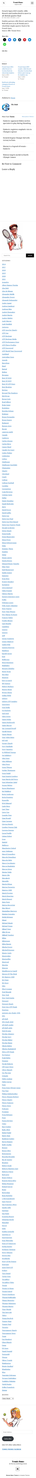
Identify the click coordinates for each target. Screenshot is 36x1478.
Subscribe (7, 1439)
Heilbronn (5, 659)
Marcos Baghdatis (8, 866)
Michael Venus (7, 926)
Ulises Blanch (7, 1342)
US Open (5, 1348)
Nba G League (7, 989)
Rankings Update (8, 1139)
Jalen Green (6, 716)
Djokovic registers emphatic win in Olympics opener (17, 130)
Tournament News (9, 1333)
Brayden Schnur (8, 411)
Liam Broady (6, 818)
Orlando (5, 1076)
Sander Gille (6, 1207)
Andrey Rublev (7, 318)
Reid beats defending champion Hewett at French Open (8, 84)
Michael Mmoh (7, 923)
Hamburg (5, 650)
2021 (4, 279)
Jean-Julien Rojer (8, 737)
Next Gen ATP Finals (9, 1007)
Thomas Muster (7, 1306)
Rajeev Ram (6, 1136)
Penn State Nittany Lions (11, 1088)
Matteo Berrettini (8, 905)
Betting (5, 390)
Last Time (5, 809)
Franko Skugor (7, 621)
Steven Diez (6, 1255)
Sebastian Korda (8, 1219)
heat (3, 656)
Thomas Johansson (9, 1303)
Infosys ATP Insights (9, 701)
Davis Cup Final (7, 519)
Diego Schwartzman (9, 543)
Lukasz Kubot (7, 836)
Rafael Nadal (6, 1133)
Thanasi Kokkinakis (9, 1297)
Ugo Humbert (7, 1339)
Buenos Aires (6, 426)
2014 (4, 264)
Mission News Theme (12, 1475)
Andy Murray (7, 321)
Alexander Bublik (8, 294)
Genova (4, 632)
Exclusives (5, 585)
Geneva (4, 629)
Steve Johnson (7, 1252)
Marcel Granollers (8, 854)
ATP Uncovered (7, 348)
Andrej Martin (7, 315)
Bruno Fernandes (8, 417)
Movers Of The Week (9, 974)
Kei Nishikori (6, 791)
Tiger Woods (6, 1309)
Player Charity (7, 1100)
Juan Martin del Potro (10, 779)
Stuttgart (5, 1264)
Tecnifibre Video (8, 1282)
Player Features (7, 1103)
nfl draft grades (7, 1025)
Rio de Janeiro (7, 1160)
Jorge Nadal (6, 773)
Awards (4, 360)
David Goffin (6, 513)
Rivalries (5, 1163)
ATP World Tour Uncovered (12, 351)
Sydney (4, 1270)
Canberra (5, 438)
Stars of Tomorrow (9, 1243)
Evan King (5, 579)
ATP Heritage (7, 336)
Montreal (5, 962)
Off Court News (7, 1067)
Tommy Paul (6, 1324)
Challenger (6, 462)
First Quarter (7, 609)
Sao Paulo (5, 1213)
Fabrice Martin (7, 594)
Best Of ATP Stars (8, 384)
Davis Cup (5, 516)
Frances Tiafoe (7, 618)
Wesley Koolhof (7, 1366)
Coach (4, 477)
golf (3, 635)
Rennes (4, 1148)
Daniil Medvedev (8, 504)
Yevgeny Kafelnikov (9, 1378)
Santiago (5, 1210)
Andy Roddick (7, 324)
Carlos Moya (6, 444)
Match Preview (7, 893)
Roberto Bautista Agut (10, 1169)
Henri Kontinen (7, 662)
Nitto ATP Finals (8, 1052)
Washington (6, 1363)
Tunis (4, 1336)
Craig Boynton (7, 492)
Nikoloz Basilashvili (9, 1049)
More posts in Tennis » (28, 116)
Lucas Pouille (7, 833)
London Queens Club (9, 827)
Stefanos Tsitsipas (8, 1249)
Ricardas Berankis (8, 1157)
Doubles (5, 552)
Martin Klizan (7, 884)
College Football (8, 483)
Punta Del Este (7, 1121)
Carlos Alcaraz (7, 441)
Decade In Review (8, 528)
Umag (4, 1345)
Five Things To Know (9, 615)
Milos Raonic (6, 944)
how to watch (7, 680)
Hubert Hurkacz (8, 686)
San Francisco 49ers (9, 1204)
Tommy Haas (6, 1321)
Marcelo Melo (7, 860)
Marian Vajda (6, 872)
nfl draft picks (7, 1028)
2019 (4, 273)
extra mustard (7, 588)
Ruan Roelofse (7, 1195)
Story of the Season (9, 1261)
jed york (5, 740)
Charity (4, 471)
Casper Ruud (6, 447)
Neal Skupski (6, 992)
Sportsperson (7, 1237)
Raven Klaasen (7, 1142)
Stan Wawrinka (7, 1240)
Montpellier (6, 959)
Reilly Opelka (7, 1145)
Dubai (4, 555)
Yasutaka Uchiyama (9, 1375)
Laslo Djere (6, 806)
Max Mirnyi (6, 908)
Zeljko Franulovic (8, 1387)
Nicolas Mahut (7, 1040)
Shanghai (5, 1222)
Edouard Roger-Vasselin (10, 564)
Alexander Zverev (8, 297)
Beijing (4, 372)
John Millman (7, 761)
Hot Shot (5, 674)
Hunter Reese (7, 689)
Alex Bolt (5, 288)
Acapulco (5, 282)
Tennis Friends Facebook (11, 1449)
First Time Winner (8, 612)
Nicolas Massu (7, 1043)
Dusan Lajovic (7, 558)
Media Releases (7, 917)
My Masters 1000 (8, 977)
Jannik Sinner (7, 731)
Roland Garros (7, 1187)
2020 (4, 276)
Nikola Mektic (7, 1046)
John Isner (6, 758)
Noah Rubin (6, 1058)
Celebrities (6, 456)
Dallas (4, 498)
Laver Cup (5, 812)
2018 (4, 270)
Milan (4, 938)
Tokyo (4, 1315)
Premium (5, 1112)
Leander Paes (7, 815)
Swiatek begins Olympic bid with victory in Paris (16, 139)
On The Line (6, 1073)
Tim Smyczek (7, 1312)
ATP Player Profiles (9, 345)
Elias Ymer (6, 567)
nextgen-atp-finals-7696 (11, 1013)
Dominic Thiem (7, 549)
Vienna (4, 1357)
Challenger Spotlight (9, 465)
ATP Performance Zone (10, 342)
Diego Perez (6, 540)
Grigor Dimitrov (8, 641)
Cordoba (5, 486)
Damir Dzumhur (8, 501)
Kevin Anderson (8, 794)
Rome (4, 1190)
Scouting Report (8, 1216)
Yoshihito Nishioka (8, 1381)
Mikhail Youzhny (8, 935)
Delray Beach (6, 531)
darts (4, 507)
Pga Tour (5, 1091)
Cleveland (5, 474)
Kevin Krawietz (7, 797)
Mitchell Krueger (8, 950)
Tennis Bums (18, 2)
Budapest (5, 423)
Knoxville (5, 800)
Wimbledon (6, 1369)
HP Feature (6, 683)
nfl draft (5, 1019)
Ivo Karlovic (6, 710)
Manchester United (9, 848)
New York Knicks (8, 998)
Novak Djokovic (7, 1064)
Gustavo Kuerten (8, 647)
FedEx (4, 600)
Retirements (6, 1154)
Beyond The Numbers (10, 393)
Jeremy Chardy (7, 743)
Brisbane (5, 414)
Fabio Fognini (7, 591)
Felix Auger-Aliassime (10, 606)
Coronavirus (6, 489)
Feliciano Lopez (7, 603)
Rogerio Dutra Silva (9, 1181)
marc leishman (7, 851)
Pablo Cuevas (7, 1082)
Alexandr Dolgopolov (9, 300)
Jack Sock (5, 713)
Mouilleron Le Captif (9, 971)
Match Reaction (7, 896)
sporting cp (6, 1234)
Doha (4, 546)
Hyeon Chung (7, 692)
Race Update (6, 1127)
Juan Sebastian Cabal (9, 782)
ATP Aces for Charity (9, 330)
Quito (4, 1124)
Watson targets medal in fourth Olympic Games (15, 156)
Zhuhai (4, 1390)
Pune (4, 1118)
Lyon (4, 839)
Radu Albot (6, 1130)
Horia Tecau (6, 671)
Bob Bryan (6, 396)
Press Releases (7, 1115)
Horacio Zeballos (8, 668)
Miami (4, 920)
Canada (4, 435)
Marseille (5, 881)
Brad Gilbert (6, 402)
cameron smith (7, 432)
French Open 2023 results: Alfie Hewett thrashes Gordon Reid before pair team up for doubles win (25, 71)
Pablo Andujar (7, 1079)
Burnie (4, 429)
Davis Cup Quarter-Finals (11, 525)
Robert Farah (7, 1166)
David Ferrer (6, 510)
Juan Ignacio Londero (10, 776)
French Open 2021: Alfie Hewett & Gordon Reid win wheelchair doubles (8, 70)
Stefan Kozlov (7, 1246)
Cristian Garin (7, 495)
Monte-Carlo (6, 953)
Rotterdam (6, 1193)
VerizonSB (6, 1354)
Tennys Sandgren (8, 1294)
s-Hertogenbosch (8, 1198)
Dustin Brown (7, 561)
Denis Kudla (6, 534)
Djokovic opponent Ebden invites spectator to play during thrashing (17, 122)
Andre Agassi (6, 303)
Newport (5, 1001)
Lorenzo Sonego (8, 830)
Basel (4, 366)
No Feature (6, 1055)
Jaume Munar (7, 734)
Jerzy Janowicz (7, 749)
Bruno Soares (7, 420)
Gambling (5, 626)
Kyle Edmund (7, 803)
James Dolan (6, 719)
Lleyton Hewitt (7, 824)
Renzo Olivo (6, 1151)
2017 (4, 267)
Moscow (5, 968)
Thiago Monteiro (8, 1300)
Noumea (5, 1061)
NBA (3, 986)
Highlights (6, 665)
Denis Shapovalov (8, 537)
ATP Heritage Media (9, 339)
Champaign (6, 468)
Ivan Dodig (6, 707)
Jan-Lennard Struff (9, 728)
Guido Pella (6, 644)
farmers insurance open (10, 597)
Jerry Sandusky (7, 746)
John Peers (6, 764)
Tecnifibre (5, 1279)
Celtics (4, 459)
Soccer (4, 1225)
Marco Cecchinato (8, 863)
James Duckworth (8, 722)
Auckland (5, 354)
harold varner (7, 653)
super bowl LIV (7, 1267)
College (4, 480)
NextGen (5, 1010)
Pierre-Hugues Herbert (10, 1097)
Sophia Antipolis (8, 1231)
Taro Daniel (6, 1273)
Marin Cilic (6, 875)
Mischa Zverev (7, 947)
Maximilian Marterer (9, 911)
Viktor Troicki (7, 1360)
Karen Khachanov (8, 788)
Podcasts (5, 1109)
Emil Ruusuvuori (8, 570)
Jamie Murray (7, 725)
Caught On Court (8, 450)
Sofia (4, 1228)
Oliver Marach (7, 1070)
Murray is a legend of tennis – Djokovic (15, 147)
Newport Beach (7, 1004)
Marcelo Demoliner (9, 857)
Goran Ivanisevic (8, 638)
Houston (5, 677)
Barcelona (5, 363)
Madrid (4, 842)
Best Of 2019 (6, 381)
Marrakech (6, 878)
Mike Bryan (6, 932)
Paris (4, 1085)
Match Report (7, 899)
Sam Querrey (6, 1201)
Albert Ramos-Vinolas (10, 285)
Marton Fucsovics (8, 887)
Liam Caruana (7, 821)
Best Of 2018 (6, 378)
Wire (3, 1372)
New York (5, 995)
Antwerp (5, 327)
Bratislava (5, 408)
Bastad (4, 369)
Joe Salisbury (6, 755)
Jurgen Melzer (7, 785)
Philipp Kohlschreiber (10, 1094)
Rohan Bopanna (8, 1184)
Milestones (6, 941)
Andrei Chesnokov (8, 312)
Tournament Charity (9, 1330)
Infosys (4, 698)
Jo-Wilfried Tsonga (9, 752)
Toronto (5, 1327)
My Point (5, 980)
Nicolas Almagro (8, 1034)
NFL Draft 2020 (7, 1022)
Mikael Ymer (6, 929)
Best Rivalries (7, 387)
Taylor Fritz (6, 1276)
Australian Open (8, 357)
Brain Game (6, 405)
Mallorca (5, 845)
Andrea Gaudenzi (8, 306)
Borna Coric (6, 399)
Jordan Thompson (8, 770)
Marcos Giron (7, 869)
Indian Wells (6, 695)
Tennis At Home (8, 1288)
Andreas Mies (7, 309)
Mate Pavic (6, 902)
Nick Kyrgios (6, 1031)
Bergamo (5, 375)
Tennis (4, 1285)
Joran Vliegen (7, 767)
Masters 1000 (7, 890)
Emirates (5, 576)
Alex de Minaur (7, 291)
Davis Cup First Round (10, 522)
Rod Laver (5, 1175)
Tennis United (7, 1291)
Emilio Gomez (7, 573)
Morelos (5, 965)
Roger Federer (7, 1178)
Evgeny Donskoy (8, 582)
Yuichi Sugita (6, 1384)
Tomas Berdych (7, 1318)
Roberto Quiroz (7, 1172)
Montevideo (6, 956)
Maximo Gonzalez (8, 914)
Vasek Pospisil (7, 1351)
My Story (5, 983)
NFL (3, 1016)
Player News (6, 1106)
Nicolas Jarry (6, 1037)
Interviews (6, 704)
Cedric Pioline (7, 453)
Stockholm (6, 1258)
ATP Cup (5, 333)
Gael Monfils (6, 624)
